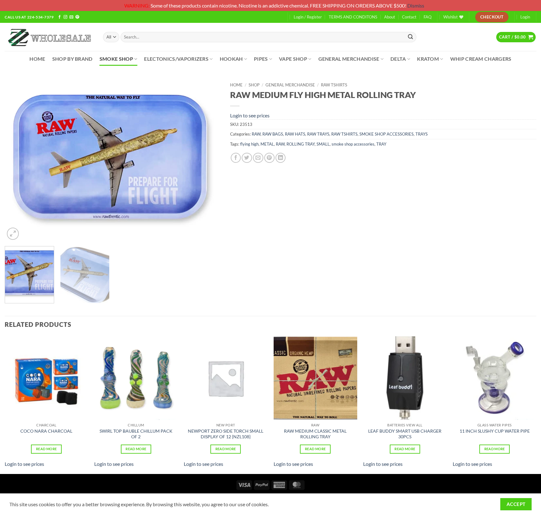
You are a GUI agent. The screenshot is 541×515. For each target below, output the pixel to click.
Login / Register (308, 16)
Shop (254, 84)
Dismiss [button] (415, 5)
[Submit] (410, 37)
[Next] (208, 160)
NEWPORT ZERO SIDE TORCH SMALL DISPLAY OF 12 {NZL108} (225, 434)
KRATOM (428, 59)
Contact (409, 16)
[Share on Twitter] (247, 158)
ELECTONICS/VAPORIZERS (176, 59)
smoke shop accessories (353, 144)
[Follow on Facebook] (59, 17)
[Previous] (17, 160)
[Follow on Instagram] (65, 17)
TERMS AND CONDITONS (353, 16)
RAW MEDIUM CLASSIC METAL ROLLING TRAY (315, 434)
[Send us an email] (71, 17)
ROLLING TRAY (300, 144)
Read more (46, 449)
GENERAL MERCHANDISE (348, 59)
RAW (256, 133)
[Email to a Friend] (258, 158)
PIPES (261, 59)
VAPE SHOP (293, 59)
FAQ (427, 16)
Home (236, 84)
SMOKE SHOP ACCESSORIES (386, 133)
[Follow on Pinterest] (77, 17)
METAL (267, 144)
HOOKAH (231, 59)
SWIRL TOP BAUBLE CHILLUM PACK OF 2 (136, 434)
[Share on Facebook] (236, 158)
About (389, 16)
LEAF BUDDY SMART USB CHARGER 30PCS (404, 434)
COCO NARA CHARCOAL (46, 431)
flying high (249, 144)
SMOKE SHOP (116, 59)
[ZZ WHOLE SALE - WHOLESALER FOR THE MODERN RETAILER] (49, 37)
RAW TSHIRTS (334, 84)
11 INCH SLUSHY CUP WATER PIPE (495, 431)
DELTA (398, 59)
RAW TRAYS (318, 133)
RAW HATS (295, 133)
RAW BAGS (272, 133)
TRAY (381, 144)
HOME (37, 59)
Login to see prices (250, 115)
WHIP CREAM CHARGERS (481, 59)
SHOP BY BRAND (72, 59)
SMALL (323, 144)
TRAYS (421, 133)
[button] (516, 37)
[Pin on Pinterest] (269, 158)
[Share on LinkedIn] (281, 158)
